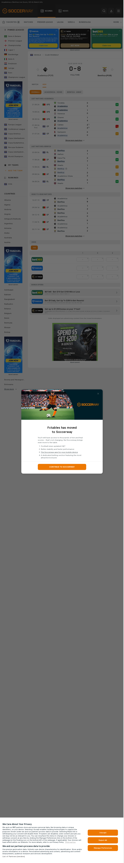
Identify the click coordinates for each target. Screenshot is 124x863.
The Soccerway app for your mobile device (59, 452)
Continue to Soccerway (62, 467)
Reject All (103, 840)
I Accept (102, 833)
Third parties (70, 842)
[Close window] (98, 393)
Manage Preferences (103, 848)
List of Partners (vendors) (13, 856)
